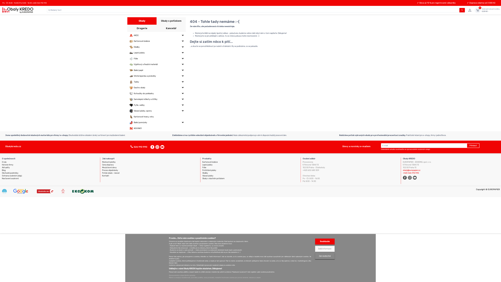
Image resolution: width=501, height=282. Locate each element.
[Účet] (470, 10)
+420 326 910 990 (411, 173)
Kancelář (171, 28)
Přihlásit (473, 145)
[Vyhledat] (462, 10)
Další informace (324, 249)
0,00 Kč (491, 10)
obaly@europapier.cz (411, 170)
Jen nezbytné (325, 256)
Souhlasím (325, 241)
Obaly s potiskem (171, 20)
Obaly (142, 20)
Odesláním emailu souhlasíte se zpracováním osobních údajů (405, 149)
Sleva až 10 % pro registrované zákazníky (437, 3)
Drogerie (142, 28)
